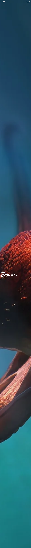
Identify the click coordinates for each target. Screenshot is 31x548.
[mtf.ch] (2, 1)
